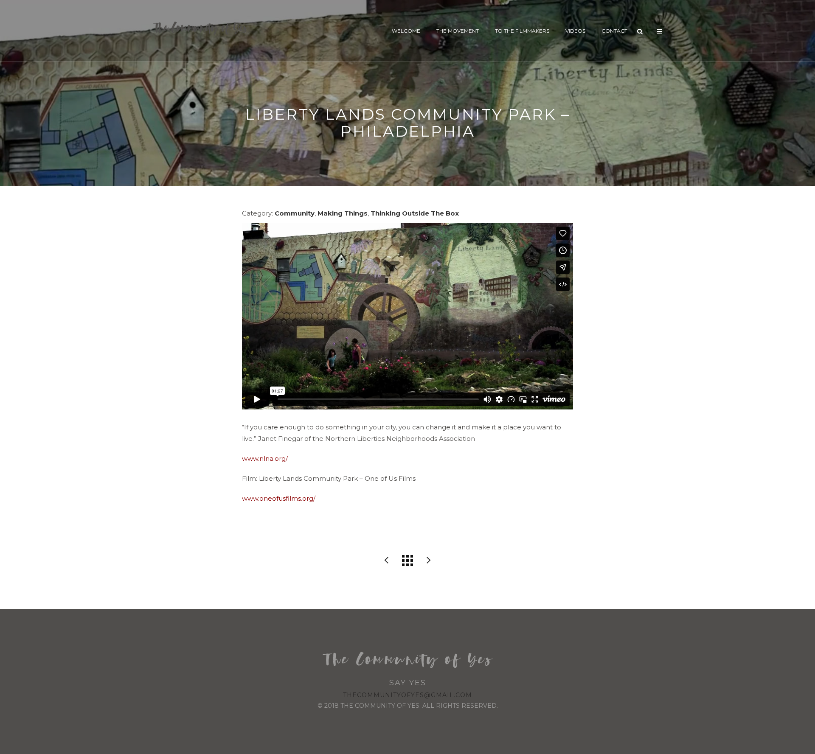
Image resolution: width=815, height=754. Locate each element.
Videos (575, 31)
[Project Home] (407, 560)
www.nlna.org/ (265, 458)
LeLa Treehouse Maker (428, 560)
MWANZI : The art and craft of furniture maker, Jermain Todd (386, 560)
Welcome (406, 31)
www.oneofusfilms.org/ (278, 498)
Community (295, 213)
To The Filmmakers (522, 31)
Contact (614, 31)
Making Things (343, 213)
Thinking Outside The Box (415, 213)
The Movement (457, 31)
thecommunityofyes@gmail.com (407, 695)
